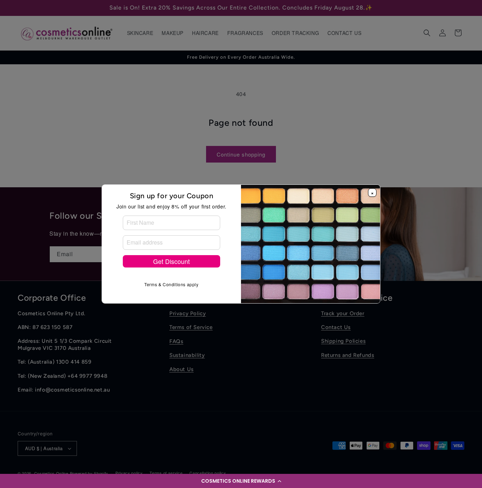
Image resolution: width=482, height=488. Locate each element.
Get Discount (171, 261)
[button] (241, 481)
